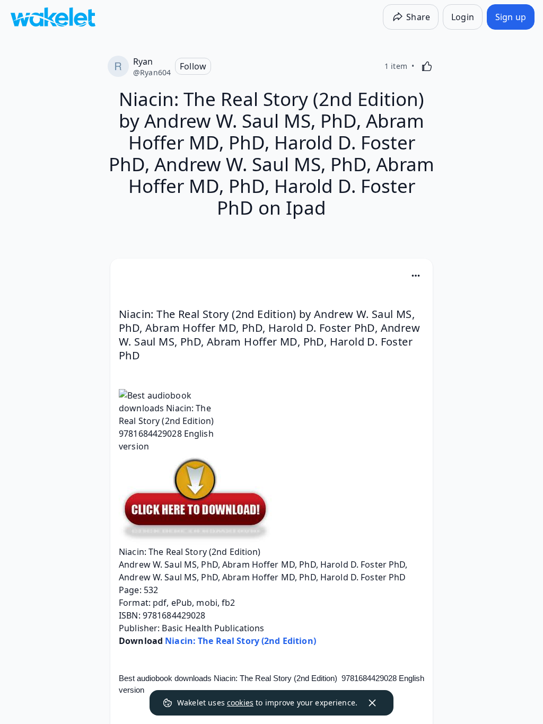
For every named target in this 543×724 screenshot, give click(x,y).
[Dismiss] (372, 702)
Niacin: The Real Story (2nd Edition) (240, 641)
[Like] (426, 66)
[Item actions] (415, 275)
